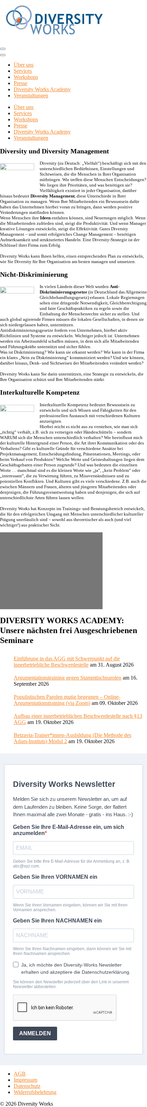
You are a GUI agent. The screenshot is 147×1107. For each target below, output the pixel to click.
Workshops (26, 77)
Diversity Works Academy (42, 89)
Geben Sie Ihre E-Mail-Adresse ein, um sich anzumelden (68, 830)
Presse (20, 83)
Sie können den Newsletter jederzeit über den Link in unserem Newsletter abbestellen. (71, 984)
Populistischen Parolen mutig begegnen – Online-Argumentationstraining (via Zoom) (67, 700)
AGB (20, 1074)
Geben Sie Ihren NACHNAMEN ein (57, 921)
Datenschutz (27, 1086)
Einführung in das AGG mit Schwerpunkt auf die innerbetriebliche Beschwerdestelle (67, 662)
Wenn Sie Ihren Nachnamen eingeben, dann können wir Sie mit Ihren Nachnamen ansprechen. (72, 951)
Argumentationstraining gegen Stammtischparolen (67, 678)
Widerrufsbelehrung (35, 1092)
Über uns (24, 65)
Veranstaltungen (31, 95)
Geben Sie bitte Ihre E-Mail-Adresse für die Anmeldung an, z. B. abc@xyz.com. (71, 864)
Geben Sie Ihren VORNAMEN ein (55, 877)
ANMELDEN (35, 1033)
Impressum (25, 1080)
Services (23, 71)
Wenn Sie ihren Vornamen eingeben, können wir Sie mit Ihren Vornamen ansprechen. (70, 907)
